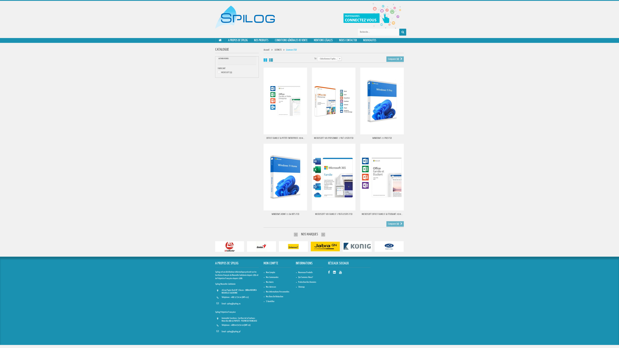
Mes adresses (271, 287)
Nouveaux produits (305, 272)
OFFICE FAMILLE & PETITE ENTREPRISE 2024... (285, 138)
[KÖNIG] (357, 247)
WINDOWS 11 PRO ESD (382, 138)
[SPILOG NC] (245, 17)
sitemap (301, 287)
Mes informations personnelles (277, 292)
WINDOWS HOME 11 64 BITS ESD (285, 214)
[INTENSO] (293, 247)
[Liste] (271, 60)
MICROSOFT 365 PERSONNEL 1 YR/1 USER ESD (333, 138)
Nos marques (309, 234)
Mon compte (271, 263)
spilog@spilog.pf (233, 332)
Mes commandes (272, 277)
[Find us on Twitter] (334, 273)
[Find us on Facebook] (329, 273)
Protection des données (307, 282)
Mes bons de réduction (274, 297)
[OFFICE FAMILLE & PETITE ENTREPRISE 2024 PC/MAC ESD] (285, 101)
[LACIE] (389, 247)
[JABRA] (325, 247)
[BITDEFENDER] (229, 247)
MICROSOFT (226, 73)
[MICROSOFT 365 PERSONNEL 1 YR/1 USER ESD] (333, 101)
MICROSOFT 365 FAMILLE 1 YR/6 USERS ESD (333, 214)
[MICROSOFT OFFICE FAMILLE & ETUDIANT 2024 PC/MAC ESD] (382, 177)
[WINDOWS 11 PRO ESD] (382, 101)
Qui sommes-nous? (305, 277)
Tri (315, 59)
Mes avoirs (270, 282)
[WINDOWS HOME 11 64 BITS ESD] (285, 177)
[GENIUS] (261, 247)
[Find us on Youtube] (340, 273)
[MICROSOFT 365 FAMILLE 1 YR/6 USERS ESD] (333, 177)
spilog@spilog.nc (234, 304)
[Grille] (265, 60)
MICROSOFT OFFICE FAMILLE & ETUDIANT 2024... (382, 214)
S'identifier (270, 301)
